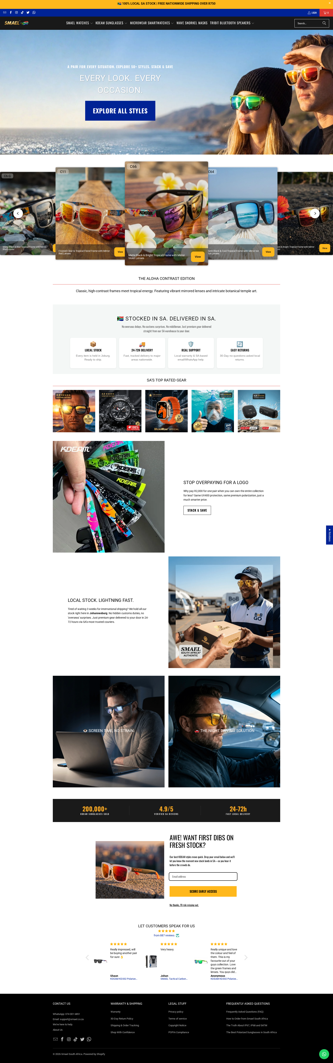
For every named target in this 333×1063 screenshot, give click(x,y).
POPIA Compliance (178, 1032)
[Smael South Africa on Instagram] (16, 12)
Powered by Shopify (94, 1054)
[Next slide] (315, 213)
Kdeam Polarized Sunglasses (74, 411)
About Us (58, 1029)
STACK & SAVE (197, 510)
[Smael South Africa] (16, 23)
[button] (79, 23)
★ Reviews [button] (329, 535)
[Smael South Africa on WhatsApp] (33, 12)
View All (74, 424)
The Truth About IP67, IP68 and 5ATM (246, 1025)
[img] (166, 931)
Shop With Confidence (123, 1032)
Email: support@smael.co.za (68, 1019)
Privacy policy (175, 1011)
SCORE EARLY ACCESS (203, 891)
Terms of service (177, 1018)
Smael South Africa (71, 1054)
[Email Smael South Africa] (4, 12)
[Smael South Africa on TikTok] (22, 12)
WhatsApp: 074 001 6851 (66, 1014)
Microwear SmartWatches (166, 411)
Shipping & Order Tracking (125, 1025)
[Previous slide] (18, 213)
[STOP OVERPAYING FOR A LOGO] (109, 497)
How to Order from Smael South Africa (247, 1018)
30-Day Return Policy (122, 1018)
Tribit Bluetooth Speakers (259, 411)
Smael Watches (120, 411)
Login (314, 12)
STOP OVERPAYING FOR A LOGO (215, 482)
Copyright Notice (177, 1025)
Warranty (115, 1011)
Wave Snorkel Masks (213, 411)
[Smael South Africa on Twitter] (27, 12)
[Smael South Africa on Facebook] (10, 12)
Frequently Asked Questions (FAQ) (245, 1011)
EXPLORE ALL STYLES (120, 110)
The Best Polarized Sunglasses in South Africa (251, 1032)
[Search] (324, 23)
